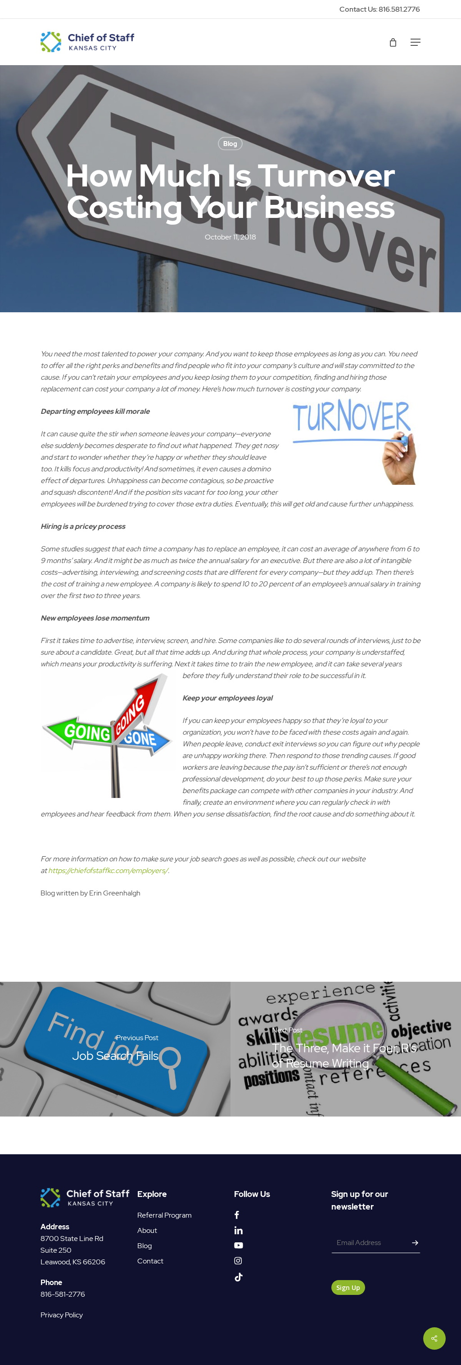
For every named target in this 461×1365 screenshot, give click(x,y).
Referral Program (164, 1215)
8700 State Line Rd (72, 1238)
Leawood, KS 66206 (73, 1262)
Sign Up (348, 1287)
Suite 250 (56, 1250)
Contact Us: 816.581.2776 (379, 9)
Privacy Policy (62, 1315)
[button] (415, 42)
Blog (230, 144)
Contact (150, 1261)
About (147, 1230)
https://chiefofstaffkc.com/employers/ (108, 870)
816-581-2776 (63, 1294)
